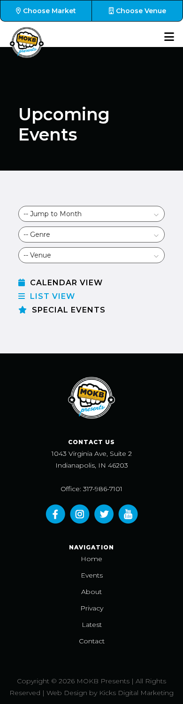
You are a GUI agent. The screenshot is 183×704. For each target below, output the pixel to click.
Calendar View (65, 282)
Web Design (66, 692)
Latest (92, 624)
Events (92, 575)
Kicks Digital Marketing (136, 692)
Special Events (68, 309)
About (91, 591)
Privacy (91, 608)
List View (51, 296)
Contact (92, 641)
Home (91, 559)
